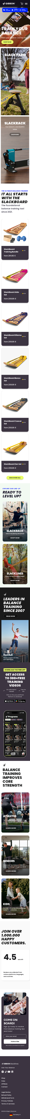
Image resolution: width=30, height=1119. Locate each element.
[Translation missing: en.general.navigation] (26, 3)
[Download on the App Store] (9, 701)
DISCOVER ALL (15, 478)
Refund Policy (6, 1095)
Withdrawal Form (7, 1098)
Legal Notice (5, 1092)
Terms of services (8, 1104)
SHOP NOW (7, 42)
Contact (4, 1087)
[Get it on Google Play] (20, 701)
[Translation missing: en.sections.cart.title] (22, 3)
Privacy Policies (7, 1101)
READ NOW (10, 616)
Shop (3, 1078)
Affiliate (4, 1084)
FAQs (3, 1081)
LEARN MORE (11, 828)
